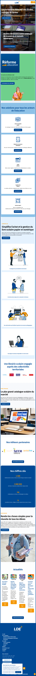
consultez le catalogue (9, 46)
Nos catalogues (5, 635)
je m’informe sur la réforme (8, 83)
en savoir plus (18, 129)
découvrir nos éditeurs (18, 461)
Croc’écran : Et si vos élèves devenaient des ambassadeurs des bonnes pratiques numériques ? (31, 588)
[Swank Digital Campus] (8, 451)
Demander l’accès (5, 404)
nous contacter (6, 18)
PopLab (4, 645)
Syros (18, 451)
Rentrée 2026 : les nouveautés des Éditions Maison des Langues (13, 585)
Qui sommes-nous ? (6, 648)
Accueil (3, 634)
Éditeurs (4, 646)
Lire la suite (6, 604)
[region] (12, 669)
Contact (3, 650)
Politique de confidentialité (22, 674)
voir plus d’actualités (18, 617)
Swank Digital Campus (8, 451)
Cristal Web (5, 643)
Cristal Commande (6, 642)
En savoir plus (6, 237)
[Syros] (18, 451)
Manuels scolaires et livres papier (9, 636)
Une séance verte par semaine (4, 583)
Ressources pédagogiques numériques (10, 638)
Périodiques (5, 639)
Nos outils (4, 641)
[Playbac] (28, 451)
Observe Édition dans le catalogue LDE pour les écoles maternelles (22, 586)
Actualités (4, 649)
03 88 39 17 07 (7, 660)
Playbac (28, 451)
